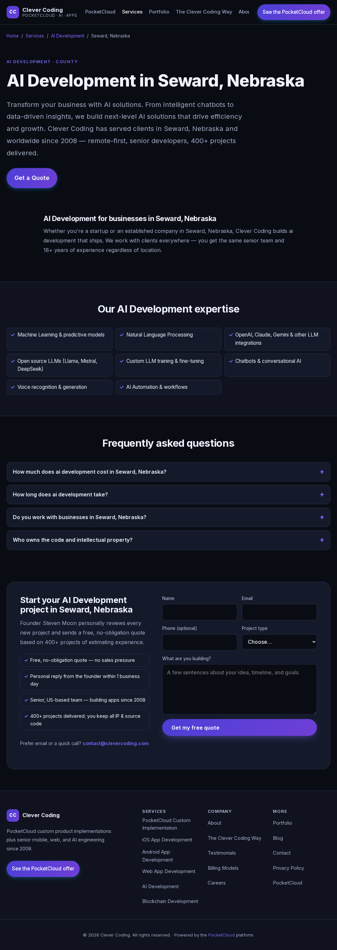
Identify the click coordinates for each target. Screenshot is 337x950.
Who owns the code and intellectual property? (73, 540)
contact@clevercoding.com (116, 743)
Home (13, 35)
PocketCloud (100, 12)
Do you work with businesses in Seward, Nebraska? (79, 517)
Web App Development (168, 871)
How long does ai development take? (60, 494)
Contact (282, 853)
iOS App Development (167, 840)
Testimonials (222, 853)
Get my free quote (195, 727)
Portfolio (159, 12)
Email (247, 598)
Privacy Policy (288, 868)
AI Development (67, 35)
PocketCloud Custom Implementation (166, 824)
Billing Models (223, 868)
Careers (217, 883)
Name (168, 598)
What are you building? (186, 658)
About (245, 12)
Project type (255, 628)
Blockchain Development (170, 901)
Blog (278, 838)
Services (132, 12)
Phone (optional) (179, 628)
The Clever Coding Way (204, 12)
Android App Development (157, 856)
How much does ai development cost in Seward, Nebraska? (90, 471)
